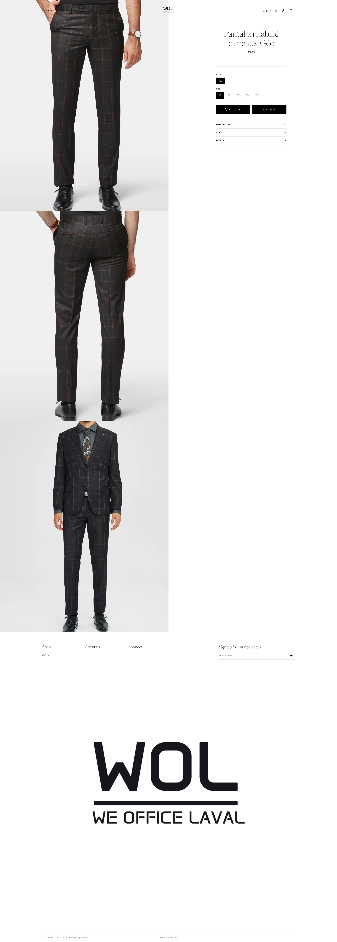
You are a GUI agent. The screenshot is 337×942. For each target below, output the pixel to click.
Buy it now (269, 109)
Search (46, 655)
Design (220, 140)
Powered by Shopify (78, 937)
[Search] (276, 11)
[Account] (283, 11)
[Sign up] (291, 655)
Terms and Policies (168, 937)
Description (223, 124)
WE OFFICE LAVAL (59, 937)
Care (219, 132)
